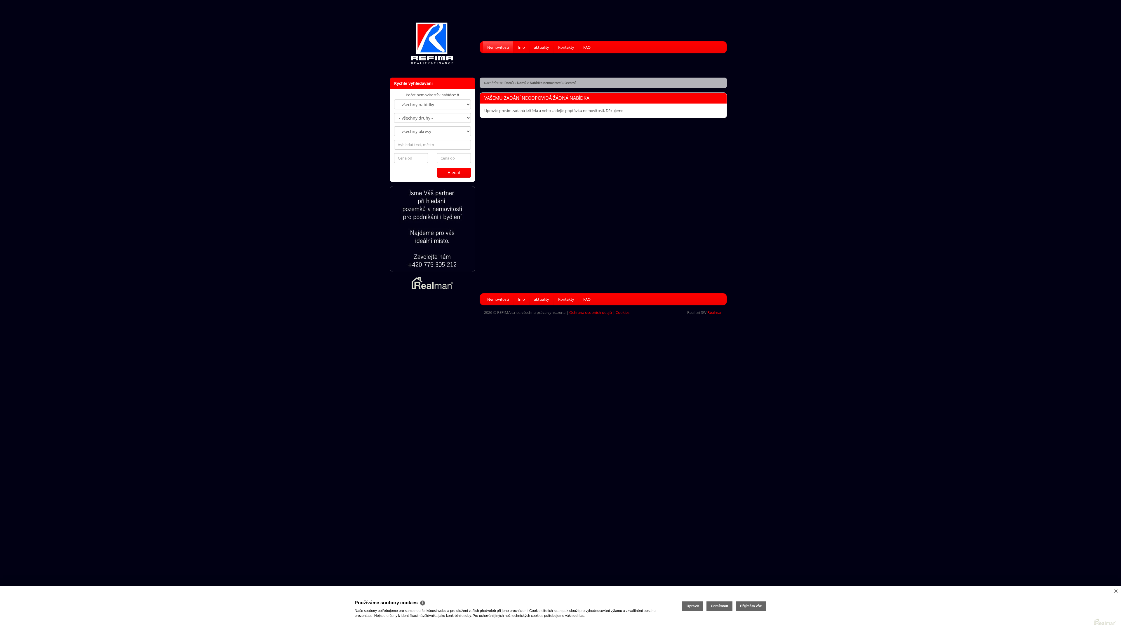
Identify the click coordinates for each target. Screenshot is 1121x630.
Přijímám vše (751, 606)
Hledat (454, 172)
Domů (509, 82)
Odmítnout (719, 606)
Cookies (622, 312)
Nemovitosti (498, 47)
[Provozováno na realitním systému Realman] (432, 282)
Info (521, 47)
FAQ (587, 47)
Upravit (693, 606)
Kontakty (566, 47)
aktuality (541, 47)
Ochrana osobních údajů (590, 312)
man (715, 312)
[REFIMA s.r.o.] (432, 39)
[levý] (432, 229)
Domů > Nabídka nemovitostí (539, 82)
